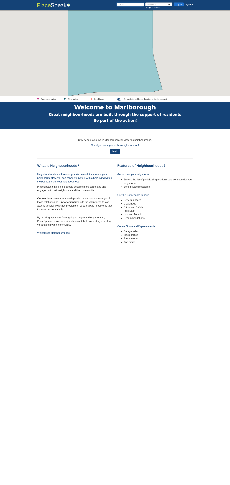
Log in (179, 4)
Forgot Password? (153, 8)
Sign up (189, 4)
